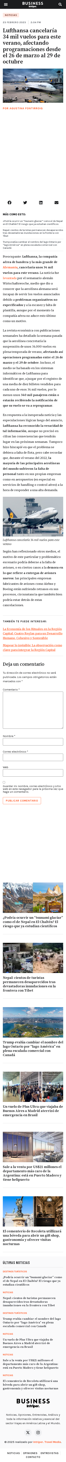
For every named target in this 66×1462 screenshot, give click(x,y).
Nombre (9, 736)
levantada (10, 278)
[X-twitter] (28, 1432)
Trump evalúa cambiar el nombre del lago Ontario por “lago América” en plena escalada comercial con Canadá (32, 244)
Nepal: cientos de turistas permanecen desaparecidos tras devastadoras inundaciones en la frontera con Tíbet (33, 233)
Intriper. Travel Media (47, 1442)
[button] (6, 4)
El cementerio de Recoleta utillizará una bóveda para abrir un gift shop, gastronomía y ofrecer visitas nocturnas (32, 1237)
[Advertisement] (33, 159)
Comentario (11, 689)
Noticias (11, 15)
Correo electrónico (15, 751)
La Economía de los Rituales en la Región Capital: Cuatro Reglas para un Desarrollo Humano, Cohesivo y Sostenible (32, 633)
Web (5, 767)
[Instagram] (38, 1432)
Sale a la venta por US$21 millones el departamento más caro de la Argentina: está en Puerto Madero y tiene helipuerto (32, 1173)
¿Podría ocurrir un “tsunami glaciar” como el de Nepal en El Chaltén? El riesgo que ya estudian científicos (33, 223)
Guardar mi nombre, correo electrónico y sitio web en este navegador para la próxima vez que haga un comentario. (33, 789)
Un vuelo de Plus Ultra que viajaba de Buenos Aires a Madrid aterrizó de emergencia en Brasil (33, 1111)
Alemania (10, 267)
